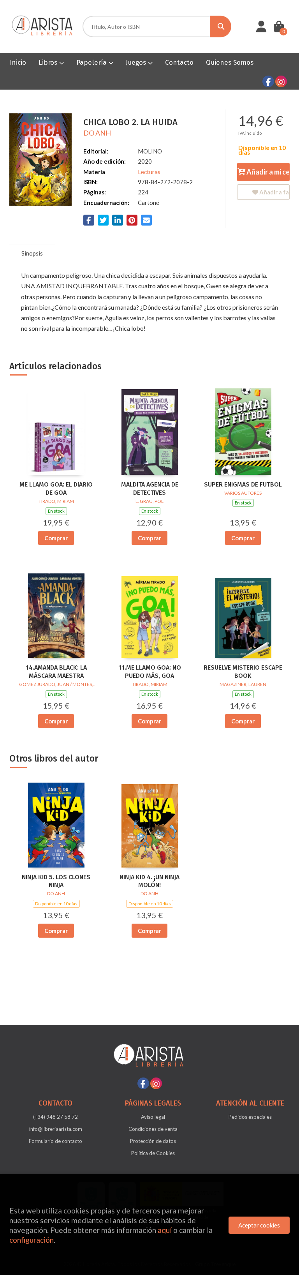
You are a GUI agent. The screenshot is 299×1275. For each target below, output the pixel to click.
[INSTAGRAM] (281, 81)
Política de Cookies (153, 1153)
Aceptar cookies (259, 1225)
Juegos (137, 62)
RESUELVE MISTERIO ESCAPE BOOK (243, 671)
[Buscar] (220, 26)
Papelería (92, 62)
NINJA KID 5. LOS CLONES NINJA (56, 881)
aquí (165, 1230)
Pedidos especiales (250, 1117)
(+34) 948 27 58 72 (55, 1117)
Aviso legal (153, 1117)
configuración (31, 1239)
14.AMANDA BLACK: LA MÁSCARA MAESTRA (56, 671)
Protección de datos (153, 1141)
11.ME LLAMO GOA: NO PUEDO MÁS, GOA (149, 671)
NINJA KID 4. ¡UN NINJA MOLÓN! (149, 881)
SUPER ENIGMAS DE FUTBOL (243, 484)
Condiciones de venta (153, 1129)
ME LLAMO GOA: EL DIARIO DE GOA (56, 488)
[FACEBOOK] (268, 81)
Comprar (56, 537)
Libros (49, 62)
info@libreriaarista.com (55, 1129)
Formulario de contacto (55, 1141)
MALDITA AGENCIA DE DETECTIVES (149, 488)
